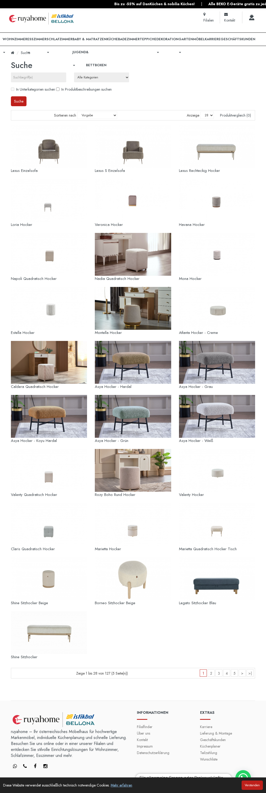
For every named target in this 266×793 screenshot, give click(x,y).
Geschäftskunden (213, 739)
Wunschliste (208, 759)
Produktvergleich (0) (235, 115)
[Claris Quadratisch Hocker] (49, 524)
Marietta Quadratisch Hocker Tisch (208, 549)
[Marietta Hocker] (133, 524)
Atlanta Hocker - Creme (198, 332)
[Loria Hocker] (49, 200)
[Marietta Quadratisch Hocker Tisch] (217, 524)
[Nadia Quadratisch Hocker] (133, 254)
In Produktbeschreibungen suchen (86, 89)
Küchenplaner (210, 746)
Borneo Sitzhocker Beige (115, 603)
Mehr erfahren (121, 785)
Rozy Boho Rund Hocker (115, 495)
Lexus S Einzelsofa (110, 170)
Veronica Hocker (109, 224)
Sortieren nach (65, 115)
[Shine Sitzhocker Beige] (49, 578)
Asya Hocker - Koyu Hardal (34, 440)
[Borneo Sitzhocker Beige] (133, 578)
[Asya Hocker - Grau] (217, 362)
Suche (25, 52)
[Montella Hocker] (133, 308)
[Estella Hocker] (49, 308)
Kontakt (142, 739)
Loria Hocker (21, 224)
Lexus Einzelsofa (24, 170)
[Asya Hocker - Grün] (133, 416)
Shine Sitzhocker (24, 657)
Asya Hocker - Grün (111, 440)
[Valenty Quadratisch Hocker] (49, 470)
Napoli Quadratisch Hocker (34, 278)
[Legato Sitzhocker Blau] (217, 578)
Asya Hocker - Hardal (113, 386)
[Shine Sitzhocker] (49, 632)
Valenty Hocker (191, 495)
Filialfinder (144, 726)
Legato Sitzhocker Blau (197, 603)
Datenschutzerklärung (153, 752)
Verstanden (252, 785)
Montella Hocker (108, 332)
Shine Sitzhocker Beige (29, 603)
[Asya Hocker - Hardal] (133, 362)
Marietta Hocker (108, 549)
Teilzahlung (208, 752)
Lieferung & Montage (216, 733)
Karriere (206, 726)
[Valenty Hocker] (217, 470)
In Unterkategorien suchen (35, 89)
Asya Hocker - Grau (196, 386)
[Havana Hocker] (217, 200)
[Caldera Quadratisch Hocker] (49, 362)
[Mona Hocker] (217, 254)
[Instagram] (45, 766)
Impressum (145, 746)
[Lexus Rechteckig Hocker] (217, 146)
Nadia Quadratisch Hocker (117, 278)
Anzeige (193, 115)
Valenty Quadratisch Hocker (34, 495)
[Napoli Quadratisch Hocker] (49, 254)
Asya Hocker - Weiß (196, 440)
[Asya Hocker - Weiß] (217, 416)
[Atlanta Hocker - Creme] (217, 308)
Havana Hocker (192, 224)
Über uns (143, 733)
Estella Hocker (23, 332)
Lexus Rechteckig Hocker (199, 170)
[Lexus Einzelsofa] (49, 146)
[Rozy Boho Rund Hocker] (133, 470)
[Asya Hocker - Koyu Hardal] (49, 416)
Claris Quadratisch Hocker (33, 549)
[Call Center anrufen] (252, 17)
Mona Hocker (190, 278)
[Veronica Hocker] (133, 200)
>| (250, 673)
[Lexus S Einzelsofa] (133, 146)
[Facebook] (15, 766)
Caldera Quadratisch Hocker (35, 386)
